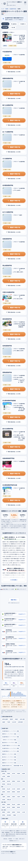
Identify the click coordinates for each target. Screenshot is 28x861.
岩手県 (13, 773)
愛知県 (6, 8)
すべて (6, 24)
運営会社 (5, 838)
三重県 (3, 796)
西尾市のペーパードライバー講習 (9, 762)
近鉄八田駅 (22, 719)
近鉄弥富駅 (20, 722)
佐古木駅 (14, 722)
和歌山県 (9, 799)
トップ (2, 8)
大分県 (23, 812)
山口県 (23, 804)
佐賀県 (8, 812)
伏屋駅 (3, 722)
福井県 (18, 789)
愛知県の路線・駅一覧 (18, 765)
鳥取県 (3, 804)
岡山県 (13, 804)
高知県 (18, 807)
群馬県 (13, 781)
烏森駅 (16, 719)
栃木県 (8, 781)
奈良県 (3, 799)
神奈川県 (9, 784)
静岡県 (13, 791)
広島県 (18, 804)
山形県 (3, 776)
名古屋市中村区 (13, 8)
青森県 (8, 773)
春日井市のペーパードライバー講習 (9, 742)
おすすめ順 (5, 27)
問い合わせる (15, 71)
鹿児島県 (9, 815)
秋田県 (23, 773)
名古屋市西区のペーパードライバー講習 (10, 736)
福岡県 (3, 812)
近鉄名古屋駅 (5, 719)
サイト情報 (15, 838)
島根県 (8, 804)
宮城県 (18, 773)
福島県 (8, 776)
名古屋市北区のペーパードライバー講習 (10, 748)
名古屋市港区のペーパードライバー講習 (10, 751)
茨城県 (3, 781)
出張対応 (14, 24)
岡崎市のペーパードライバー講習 (9, 734)
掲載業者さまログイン (14, 840)
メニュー (25, 4)
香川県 (8, 807)
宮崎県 (3, 815)
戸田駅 (8, 722)
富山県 (8, 789)
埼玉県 (18, 781)
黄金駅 (11, 719)
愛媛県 (13, 807)
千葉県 (23, 781)
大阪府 (18, 796)
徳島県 (3, 807)
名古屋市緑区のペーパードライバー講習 (10, 731)
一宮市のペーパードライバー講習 (9, 739)
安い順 (13, 27)
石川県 (13, 789)
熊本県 (18, 812)
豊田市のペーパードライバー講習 (9, 759)
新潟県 (3, 789)
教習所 (23, 24)
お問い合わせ (21, 838)
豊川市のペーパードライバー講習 (9, 757)
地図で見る (14, 600)
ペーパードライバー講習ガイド (8, 851)
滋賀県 (8, 796)
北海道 (3, 773)
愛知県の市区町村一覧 (7, 765)
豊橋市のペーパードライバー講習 (9, 754)
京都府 (13, 796)
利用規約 (10, 838)
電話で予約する (15, 67)
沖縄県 (14, 815)
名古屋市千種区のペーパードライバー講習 (11, 745)
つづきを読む (14, 580)
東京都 (3, 784)
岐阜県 (8, 791)
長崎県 (13, 812)
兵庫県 (23, 796)
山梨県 (23, 789)
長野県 (3, 791)
